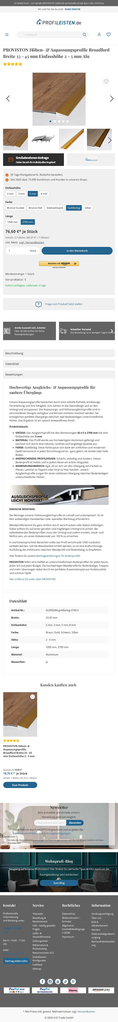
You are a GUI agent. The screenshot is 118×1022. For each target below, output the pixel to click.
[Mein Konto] (99, 34)
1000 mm (12, 222)
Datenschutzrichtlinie (25, 833)
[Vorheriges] (7, 100)
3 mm (21, 193)
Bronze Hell (35, 208)
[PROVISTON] (91, 159)
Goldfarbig (74, 208)
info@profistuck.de (14, 953)
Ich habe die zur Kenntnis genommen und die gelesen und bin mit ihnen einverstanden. (55, 841)
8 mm (44, 193)
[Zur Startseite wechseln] (59, 22)
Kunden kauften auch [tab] (58, 684)
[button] (59, 265)
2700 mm (27, 222)
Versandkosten (86, 1011)
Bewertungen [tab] (14, 374)
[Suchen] (85, 35)
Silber (88, 208)
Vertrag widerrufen (16, 961)
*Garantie (38, 913)
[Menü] (7, 35)
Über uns (96, 917)
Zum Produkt (20, 785)
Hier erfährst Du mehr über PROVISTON (32, 579)
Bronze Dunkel (15, 208)
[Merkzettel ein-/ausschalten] (106, 81)
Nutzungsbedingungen (57, 833)
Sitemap (37, 968)
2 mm (10, 193)
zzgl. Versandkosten (31, 242)
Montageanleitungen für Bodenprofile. (58, 556)
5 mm (33, 193)
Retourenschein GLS (43, 952)
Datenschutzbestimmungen (32, 840)
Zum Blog (59, 883)
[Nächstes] (111, 100)
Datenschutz (68, 913)
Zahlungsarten (40, 940)
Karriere (96, 929)
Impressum (68, 936)
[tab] (59, 353)
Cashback (38, 964)
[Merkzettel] (108, 34)
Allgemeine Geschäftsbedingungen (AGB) (73, 929)
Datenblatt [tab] (12, 364)
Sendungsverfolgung (102, 913)
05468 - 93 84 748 (12, 930)
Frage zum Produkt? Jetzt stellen (64, 304)
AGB (77, 840)
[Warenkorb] (116, 31)
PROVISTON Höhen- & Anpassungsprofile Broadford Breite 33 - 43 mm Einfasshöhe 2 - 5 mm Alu (19, 751)
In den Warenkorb (77, 250)
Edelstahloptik (55, 208)
